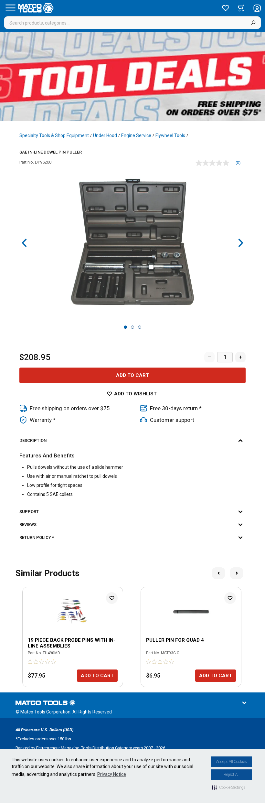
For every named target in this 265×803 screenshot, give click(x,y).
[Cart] (241, 8)
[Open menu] (10, 8)
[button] (229, 787)
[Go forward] (240, 243)
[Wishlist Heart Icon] (112, 598)
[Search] (253, 22)
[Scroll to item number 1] (125, 327)
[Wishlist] (225, 8)
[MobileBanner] (132, 76)
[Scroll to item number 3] (139, 327)
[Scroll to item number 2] (132, 327)
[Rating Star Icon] (30, 661)
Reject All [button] (231, 774)
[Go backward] (24, 243)
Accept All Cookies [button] (231, 761)
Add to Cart (132, 375)
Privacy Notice (111, 774)
